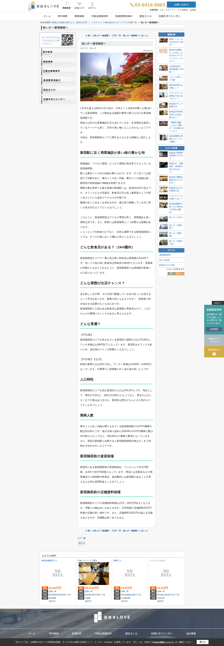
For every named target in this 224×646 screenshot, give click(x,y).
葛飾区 (129, 595)
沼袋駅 (88, 598)
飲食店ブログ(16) (166, 265)
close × (218, 302)
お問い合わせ (181, 4)
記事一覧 (116, 35)
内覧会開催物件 (99, 16)
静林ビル (117, 560)
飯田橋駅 (52, 598)
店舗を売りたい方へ (170, 16)
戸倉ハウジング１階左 (87, 560)
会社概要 (191, 633)
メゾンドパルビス (157, 560)
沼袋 (98, 595)
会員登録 (214, 329)
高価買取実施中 (123, 16)
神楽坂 (62, 595)
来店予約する (214, 349)
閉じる (203, 642)
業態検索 (79, 16)
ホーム (47, 16)
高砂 (134, 595)
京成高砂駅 (125, 598)
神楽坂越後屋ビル (49, 560)
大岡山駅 (161, 598)
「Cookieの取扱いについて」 (163, 642)
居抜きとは (145, 16)
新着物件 (77, 633)
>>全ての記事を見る (175, 269)
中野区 (93, 595)
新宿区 (57, 595)
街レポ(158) (164, 260)
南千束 (171, 595)
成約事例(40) (165, 255)
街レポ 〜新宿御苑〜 (94, 43)
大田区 (165, 595)
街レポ (93, 48)
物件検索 (63, 16)
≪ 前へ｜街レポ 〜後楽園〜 (97, 35)
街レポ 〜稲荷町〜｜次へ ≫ (135, 35)
